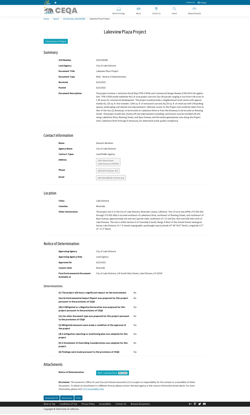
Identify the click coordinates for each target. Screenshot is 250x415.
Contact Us (190, 2)
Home (46, 18)
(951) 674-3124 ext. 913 (108, 170)
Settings (203, 3)
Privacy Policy (88, 403)
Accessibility (105, 403)
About (138, 13)
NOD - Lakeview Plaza (112, 373)
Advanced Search (194, 13)
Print (78, 398)
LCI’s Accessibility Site (93, 389)
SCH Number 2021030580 (74, 18)
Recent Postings (118, 13)
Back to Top (49, 403)
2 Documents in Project (55, 41)
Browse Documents (140, 403)
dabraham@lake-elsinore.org (111, 177)
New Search (67, 398)
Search (174, 13)
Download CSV (51, 398)
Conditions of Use (68, 403)
